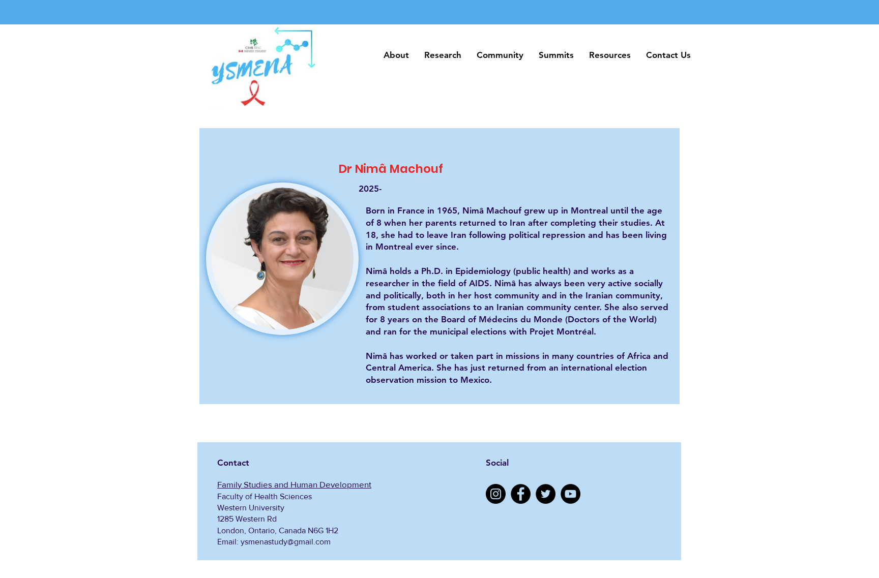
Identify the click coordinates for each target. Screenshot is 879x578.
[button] (396, 55)
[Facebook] (521, 494)
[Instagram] (496, 494)
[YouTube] (570, 494)
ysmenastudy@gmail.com (286, 541)
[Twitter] (545, 494)
